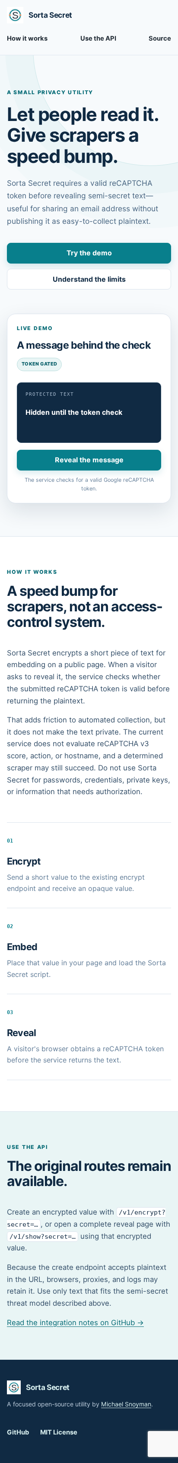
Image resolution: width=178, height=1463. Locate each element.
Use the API (98, 38)
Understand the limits (89, 279)
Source (160, 38)
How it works (27, 38)
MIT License (58, 1432)
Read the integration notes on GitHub (75, 1322)
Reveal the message (89, 459)
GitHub (18, 1432)
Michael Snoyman (126, 1404)
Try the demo (89, 252)
